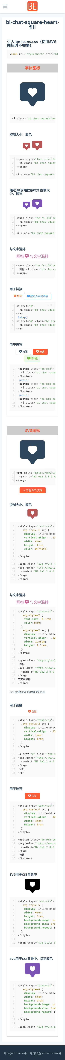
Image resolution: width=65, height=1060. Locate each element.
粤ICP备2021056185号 (15, 1053)
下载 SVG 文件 (33, 490)
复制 (52, 53)
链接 (19, 296)
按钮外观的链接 (39, 296)
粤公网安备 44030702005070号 (45, 1053)
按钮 (25, 351)
